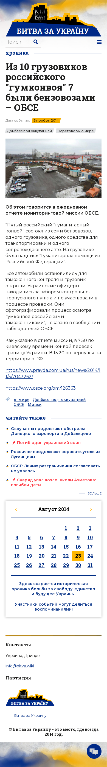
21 (54, 555)
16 (78, 546)
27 (41, 565)
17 (90, 546)
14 (53, 546)
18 (16, 555)
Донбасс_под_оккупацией (59, 399)
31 (90, 565)
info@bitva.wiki (19, 666)
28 (54, 565)
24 (90, 555)
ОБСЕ (19, 404)
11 (17, 546)
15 (66, 546)
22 (66, 555)
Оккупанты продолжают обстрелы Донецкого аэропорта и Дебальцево (51, 431)
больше (95, 493)
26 (29, 565)
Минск (34, 404)
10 (90, 537)
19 (29, 555)
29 (66, 565)
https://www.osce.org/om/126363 (40, 388)
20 (41, 555)
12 (29, 546)
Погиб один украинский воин (49, 442)
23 (78, 555)
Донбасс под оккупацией (29, 131)
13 (41, 546)
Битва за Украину (30, 715)
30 (78, 565)
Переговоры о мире (76, 131)
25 (17, 565)
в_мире (21, 399)
